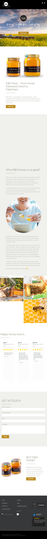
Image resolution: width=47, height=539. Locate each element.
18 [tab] (36, 383)
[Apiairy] (4, 276)
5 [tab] (14, 383)
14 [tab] (29, 383)
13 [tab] (27, 383)
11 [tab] (24, 383)
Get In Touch (4, 506)
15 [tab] (31, 383)
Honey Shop (4, 503)
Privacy (19, 535)
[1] (35, 276)
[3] (11, 278)
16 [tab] (33, 383)
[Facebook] (18, 514)
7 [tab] (17, 383)
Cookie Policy (24, 535)
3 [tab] (10, 383)
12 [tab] (26, 383)
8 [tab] (19, 383)
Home (3, 500)
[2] (35, 300)
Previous (0, 361)
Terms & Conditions (6, 509)
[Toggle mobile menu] (44, 3)
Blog (18, 503)
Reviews (19, 500)
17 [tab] (34, 383)
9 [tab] (20, 383)
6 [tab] (15, 383)
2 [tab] (8, 383)
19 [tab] (38, 383)
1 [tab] (7, 383)
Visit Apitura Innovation (22, 506)
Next (46, 361)
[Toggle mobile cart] (42, 3)
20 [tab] (39, 383)
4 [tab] (12, 383)
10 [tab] (22, 383)
